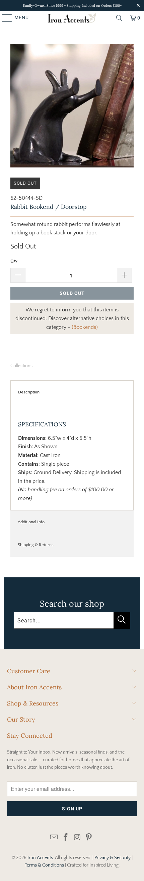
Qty (13, 261)
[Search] (119, 18)
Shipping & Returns (36, 544)
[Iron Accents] (72, 18)
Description (29, 392)
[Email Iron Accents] (54, 837)
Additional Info (31, 522)
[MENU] (3, 18)
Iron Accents (40, 857)
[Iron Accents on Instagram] (78, 837)
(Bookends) (85, 327)
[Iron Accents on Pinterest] (89, 837)
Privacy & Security (112, 857)
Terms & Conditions (44, 865)
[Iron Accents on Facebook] (66, 837)
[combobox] (72, 620)
